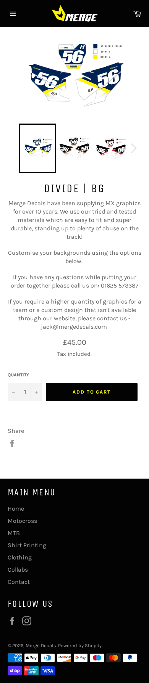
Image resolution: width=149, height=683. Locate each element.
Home (16, 508)
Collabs (18, 569)
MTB (14, 533)
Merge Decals (41, 645)
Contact (19, 581)
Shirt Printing (27, 545)
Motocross (22, 520)
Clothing (20, 557)
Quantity (18, 375)
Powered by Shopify (80, 645)
